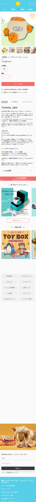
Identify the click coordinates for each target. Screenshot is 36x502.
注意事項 (15, 102)
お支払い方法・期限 (7, 495)
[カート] (34, 3)
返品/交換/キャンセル (7, 498)
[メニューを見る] (2, 3)
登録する (18, 468)
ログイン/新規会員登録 (8, 486)
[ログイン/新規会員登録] (30, 3)
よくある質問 (7, 170)
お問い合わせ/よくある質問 (9, 492)
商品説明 (4, 102)
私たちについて (6, 489)
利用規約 (9, 472)
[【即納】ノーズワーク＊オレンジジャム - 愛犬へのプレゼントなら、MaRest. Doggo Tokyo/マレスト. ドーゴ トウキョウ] (4, 50)
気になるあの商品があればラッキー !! (16, 178)
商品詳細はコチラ (17, 220)
